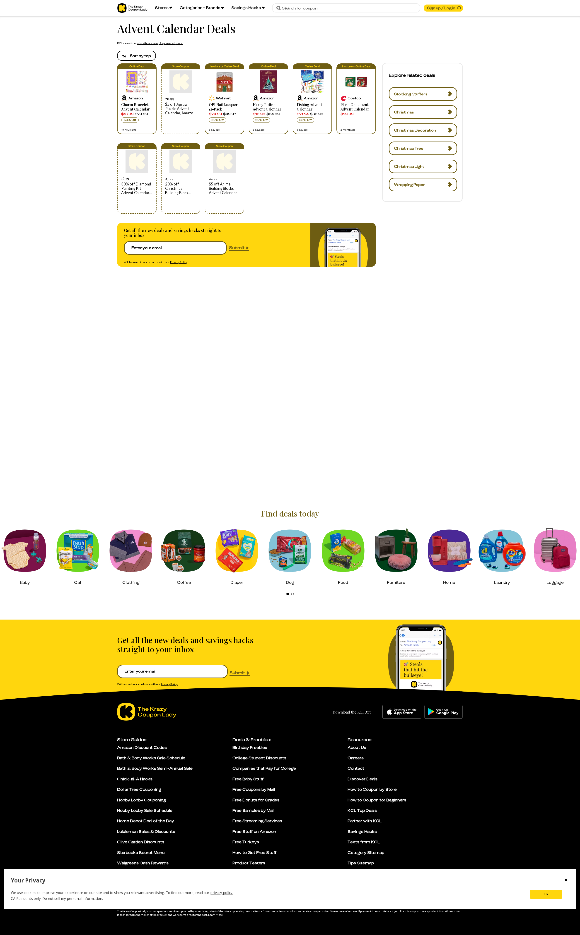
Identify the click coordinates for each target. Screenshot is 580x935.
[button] (137, 98)
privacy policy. (221, 892)
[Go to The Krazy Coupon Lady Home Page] (132, 8)
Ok (546, 894)
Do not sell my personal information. (72, 898)
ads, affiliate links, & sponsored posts (160, 43)
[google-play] (443, 712)
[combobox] (136, 55)
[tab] (287, 594)
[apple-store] (401, 712)
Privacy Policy (178, 262)
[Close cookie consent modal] (566, 880)
